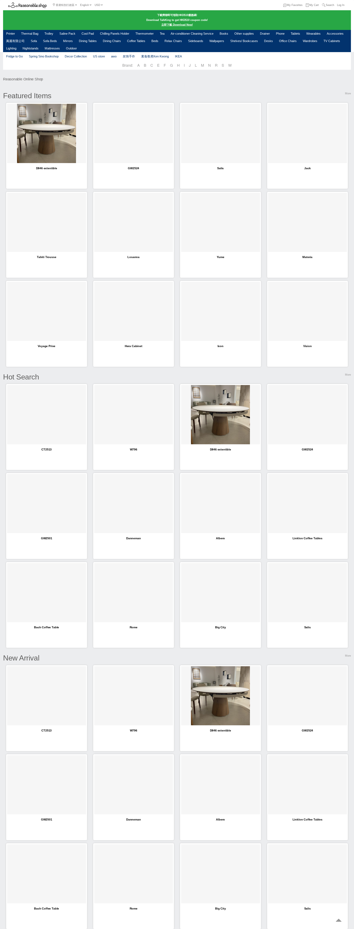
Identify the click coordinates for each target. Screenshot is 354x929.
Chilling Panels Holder (114, 33)
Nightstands (31, 48)
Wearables (313, 33)
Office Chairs (288, 41)
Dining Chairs (112, 41)
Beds (154, 41)
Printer (10, 33)
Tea (162, 33)
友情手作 (129, 56)
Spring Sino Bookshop (44, 56)
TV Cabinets (331, 41)
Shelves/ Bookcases (244, 41)
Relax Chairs (173, 41)
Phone (280, 33)
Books (224, 33)
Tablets (295, 33)
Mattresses (52, 48)
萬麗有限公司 (15, 41)
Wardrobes (310, 41)
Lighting (11, 48)
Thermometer (144, 33)
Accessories (335, 33)
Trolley (48, 33)
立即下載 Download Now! (177, 24)
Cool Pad (88, 33)
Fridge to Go (14, 56)
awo (114, 56)
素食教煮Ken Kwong (155, 56)
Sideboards (195, 41)
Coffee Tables (136, 41)
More (348, 93)
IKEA (178, 56)
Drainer (265, 33)
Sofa (34, 41)
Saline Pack (67, 33)
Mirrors (68, 41)
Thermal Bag (29, 33)
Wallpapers (216, 41)
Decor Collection (76, 56)
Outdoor (71, 48)
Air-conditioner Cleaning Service (192, 33)
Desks (268, 41)
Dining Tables (88, 41)
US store (99, 56)
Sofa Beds (50, 41)
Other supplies (244, 33)
